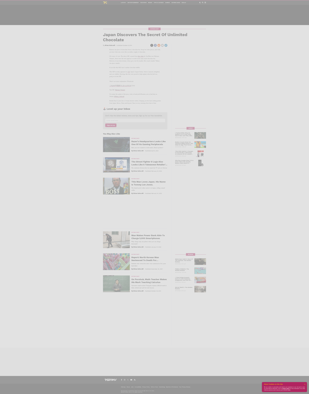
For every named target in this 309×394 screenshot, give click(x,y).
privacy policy (285, 388)
